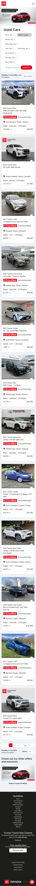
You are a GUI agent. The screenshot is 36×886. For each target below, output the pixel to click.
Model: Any (10, 39)
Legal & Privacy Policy (18, 862)
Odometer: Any (24, 48)
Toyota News (18, 803)
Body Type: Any (11, 44)
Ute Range (18, 820)
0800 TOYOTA (18, 837)
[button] (32, 882)
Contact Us (18, 840)
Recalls (18, 808)
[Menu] (33, 3)
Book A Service (18, 812)
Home (18, 799)
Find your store (18, 850)
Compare (18, 806)
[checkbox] (31, 104)
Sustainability (18, 824)
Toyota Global (18, 867)
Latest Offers (18, 810)
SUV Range (18, 818)
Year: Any (9, 48)
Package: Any (11, 57)
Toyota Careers (18, 869)
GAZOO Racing (18, 865)
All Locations (11, 53)
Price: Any (9, 35)
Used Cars (18, 814)
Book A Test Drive (18, 805)
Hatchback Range (18, 822)
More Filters (10, 62)
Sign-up (18, 826)
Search (26, 67)
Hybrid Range (18, 816)
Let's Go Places (18, 801)
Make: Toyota (24, 35)
